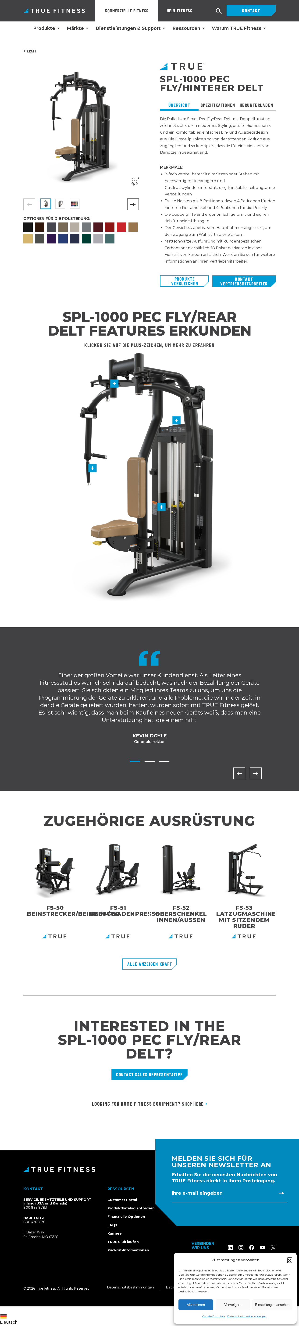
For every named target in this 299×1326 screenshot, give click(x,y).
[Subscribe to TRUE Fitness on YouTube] (262, 1247)
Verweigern (232, 1305)
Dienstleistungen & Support (128, 28)
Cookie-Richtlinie (213, 1316)
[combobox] (10, 1316)
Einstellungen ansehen (272, 1305)
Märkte (75, 28)
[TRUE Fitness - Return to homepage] (149, 1169)
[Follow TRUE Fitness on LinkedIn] (230, 1247)
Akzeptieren (196, 1305)
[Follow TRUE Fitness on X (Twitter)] (273, 1247)
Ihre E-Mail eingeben (197, 1193)
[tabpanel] (218, 195)
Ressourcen (186, 28)
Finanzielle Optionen (126, 1217)
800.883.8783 (35, 1207)
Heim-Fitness (179, 10)
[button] (289, 1260)
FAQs (112, 1225)
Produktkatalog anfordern (131, 1208)
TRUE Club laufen (123, 1242)
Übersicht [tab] (179, 105)
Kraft (31, 51)
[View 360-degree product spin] (135, 181)
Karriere (114, 1233)
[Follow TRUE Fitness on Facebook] (251, 1247)
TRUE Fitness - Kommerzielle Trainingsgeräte (54, 10)
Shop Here (192, 1104)
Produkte (44, 28)
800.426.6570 (34, 1222)
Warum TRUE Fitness (236, 28)
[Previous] (239, 773)
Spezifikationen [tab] (218, 105)
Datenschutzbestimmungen (246, 1316)
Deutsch (9, 1322)
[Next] (133, 204)
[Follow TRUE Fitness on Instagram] (240, 1247)
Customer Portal (122, 1200)
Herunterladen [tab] (256, 105)
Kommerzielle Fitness (127, 10)
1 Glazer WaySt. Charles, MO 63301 (46, 1234)
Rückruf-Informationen (128, 1250)
